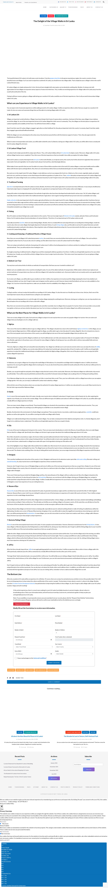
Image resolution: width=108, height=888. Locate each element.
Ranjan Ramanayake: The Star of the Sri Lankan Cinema (17, 776)
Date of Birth (18, 651)
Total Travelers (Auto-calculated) (63, 637)
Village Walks (53, 670)
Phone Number (59, 623)
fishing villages (60, 225)
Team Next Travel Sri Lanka (51, 25)
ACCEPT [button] (20, 801)
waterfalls (89, 412)
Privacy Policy (78, 787)
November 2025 (54, 770)
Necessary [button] (3, 821)
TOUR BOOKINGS (19, 787)
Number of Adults (19, 630)
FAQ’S (82, 7)
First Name (17, 616)
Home (45, 7)
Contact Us (99, 7)
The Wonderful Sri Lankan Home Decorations (15, 773)
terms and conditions (40, 658)
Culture (43, 15)
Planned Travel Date (20, 637)
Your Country (58, 644)
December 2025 (54, 766)
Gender (57, 651)
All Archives (54, 778)
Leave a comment (54, 682)
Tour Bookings (73, 7)
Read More (3, 801)
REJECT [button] (25, 801)
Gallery (62, 7)
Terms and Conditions (92, 787)
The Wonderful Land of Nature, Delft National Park (81, 736)
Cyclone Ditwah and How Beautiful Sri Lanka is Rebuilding (18, 763)
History (85, 732)
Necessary (5, 823)
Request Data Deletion (21, 604)
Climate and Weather (73, 732)
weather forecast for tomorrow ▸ (13, 885)
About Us (89, 7)
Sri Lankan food (65, 153)
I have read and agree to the (32, 658)
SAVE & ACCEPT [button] (5, 840)
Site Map (36, 787)
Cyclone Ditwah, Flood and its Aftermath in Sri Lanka (17, 767)
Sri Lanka (30, 670)
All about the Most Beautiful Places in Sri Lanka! (27, 736)
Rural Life (20, 670)
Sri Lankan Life (41, 670)
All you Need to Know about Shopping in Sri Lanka (16, 770)
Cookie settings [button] (12, 801)
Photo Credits (65, 787)
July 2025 (54, 774)
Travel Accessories (30, 2)
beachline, (22, 222)
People (51, 15)
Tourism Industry (61, 15)
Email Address (18, 623)
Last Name (58, 616)
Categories (53, 7)
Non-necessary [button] (4, 831)
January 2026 (54, 763)
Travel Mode (18, 644)
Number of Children (60, 630)
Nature (20, 732)
